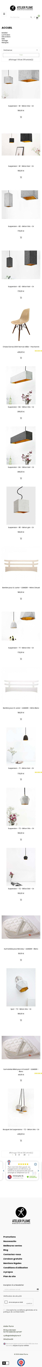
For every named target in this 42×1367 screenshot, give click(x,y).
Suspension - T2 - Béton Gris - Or (21, 828)
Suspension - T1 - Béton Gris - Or (21, 648)
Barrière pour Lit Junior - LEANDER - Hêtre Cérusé (21, 588)
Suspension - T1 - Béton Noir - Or (21, 768)
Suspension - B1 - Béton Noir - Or (21, 166)
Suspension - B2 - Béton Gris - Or (21, 226)
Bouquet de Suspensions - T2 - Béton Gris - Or (21, 1129)
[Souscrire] (37, 1289)
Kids (3, 39)
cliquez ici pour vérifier (21, 1345)
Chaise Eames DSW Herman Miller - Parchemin (21, 347)
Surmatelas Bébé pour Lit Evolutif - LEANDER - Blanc (21, 1070)
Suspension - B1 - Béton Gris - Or (21, 106)
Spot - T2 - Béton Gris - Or (21, 1009)
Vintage (5, 40)
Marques (5, 42)
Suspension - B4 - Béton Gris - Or (21, 407)
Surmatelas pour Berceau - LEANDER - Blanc (21, 949)
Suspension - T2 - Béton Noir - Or (21, 889)
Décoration (6, 37)
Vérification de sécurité (12, 1296)
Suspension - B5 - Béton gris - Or (21, 527)
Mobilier (5, 33)
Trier (21, 55)
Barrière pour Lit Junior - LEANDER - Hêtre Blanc (21, 708)
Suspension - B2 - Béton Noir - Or (21, 286)
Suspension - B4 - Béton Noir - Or (21, 467)
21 (25, 1155)
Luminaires (6, 35)
